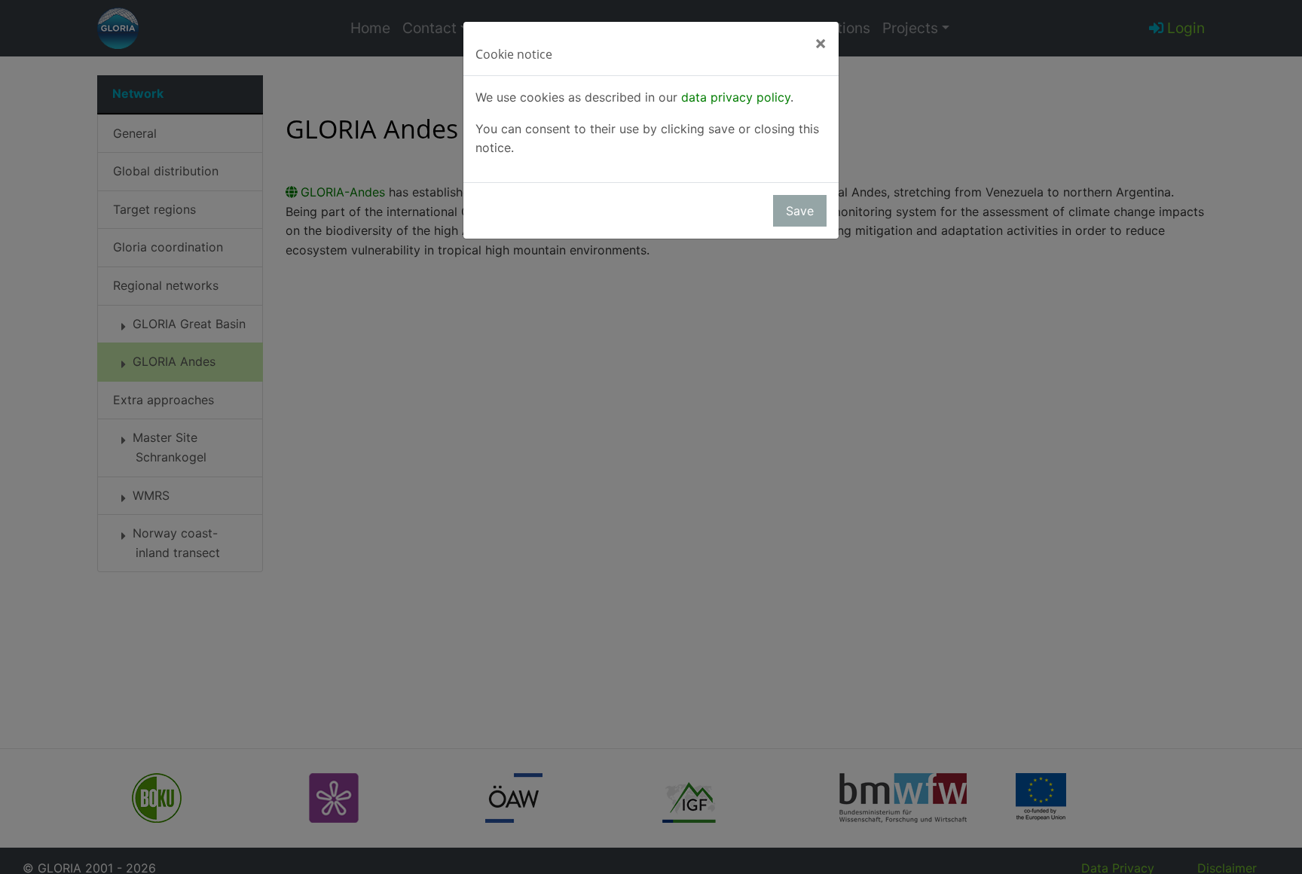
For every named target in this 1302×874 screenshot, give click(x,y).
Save (800, 210)
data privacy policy (735, 97)
